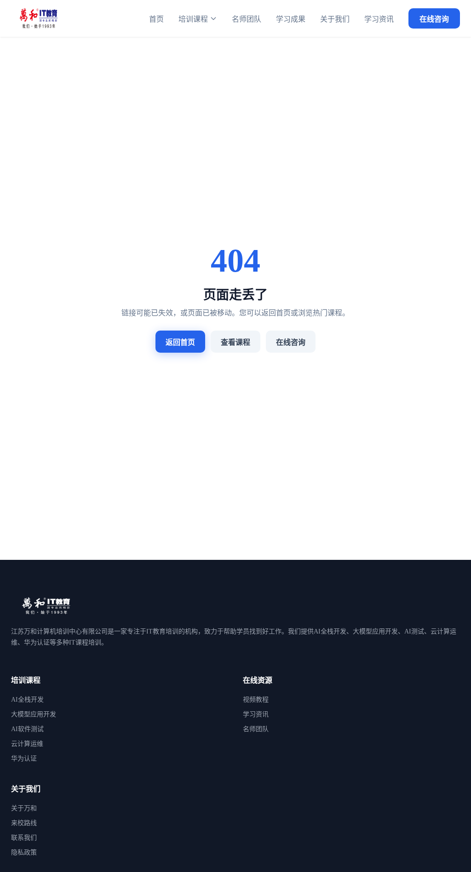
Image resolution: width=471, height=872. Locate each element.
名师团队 (246, 19)
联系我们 (24, 837)
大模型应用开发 (33, 714)
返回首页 (180, 342)
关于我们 (335, 19)
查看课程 (235, 342)
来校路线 (24, 823)
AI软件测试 (27, 729)
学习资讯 (379, 19)
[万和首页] (38, 18)
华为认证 (24, 758)
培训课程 (193, 19)
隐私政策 (24, 852)
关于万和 (24, 808)
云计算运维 (27, 743)
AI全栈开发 (27, 699)
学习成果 (290, 19)
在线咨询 (434, 19)
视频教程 (256, 699)
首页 (156, 19)
